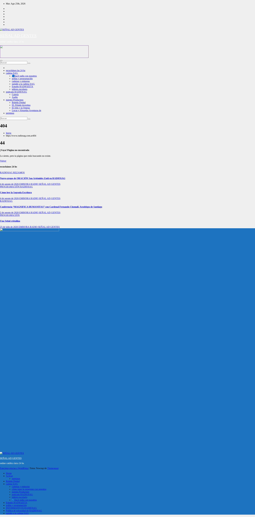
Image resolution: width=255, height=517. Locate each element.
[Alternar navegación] (1, 60)
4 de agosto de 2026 (9, 184)
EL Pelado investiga (21, 105)
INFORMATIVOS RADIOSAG (21, 508)
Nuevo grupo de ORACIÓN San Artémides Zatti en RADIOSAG (32, 178)
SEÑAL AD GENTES (18, 35)
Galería (15, 94)
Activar (9, 476)
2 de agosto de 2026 (9, 212)
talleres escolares (19, 89)
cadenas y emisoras (21, 81)
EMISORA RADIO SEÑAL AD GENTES (39, 184)
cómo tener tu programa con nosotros (29, 489)
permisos (10, 113)
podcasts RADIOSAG (16, 92)
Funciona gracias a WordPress (14, 468)
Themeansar (53, 468)
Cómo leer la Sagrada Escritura (16, 192)
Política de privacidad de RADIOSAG (24, 510)
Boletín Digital (19, 102)
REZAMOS (19, 172)
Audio (15, 97)
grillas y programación (22, 78)
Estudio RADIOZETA (22, 86)
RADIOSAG (6, 172)
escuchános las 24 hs (15, 70)
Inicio (8, 133)
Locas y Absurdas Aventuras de (26, 110)
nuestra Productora (14, 100)
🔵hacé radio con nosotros (24, 76)
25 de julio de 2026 (9, 227)
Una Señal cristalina (10, 221)
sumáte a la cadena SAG (23, 84)
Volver (3, 161)
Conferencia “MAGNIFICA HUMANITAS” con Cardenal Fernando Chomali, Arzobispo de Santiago (51, 207)
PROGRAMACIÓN (10, 186)
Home (9, 473)
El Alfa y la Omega (21, 108)
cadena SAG (12, 73)
